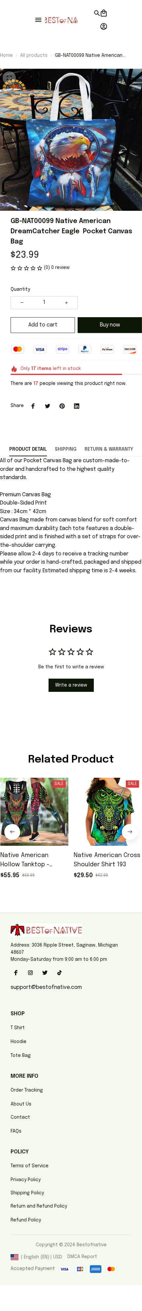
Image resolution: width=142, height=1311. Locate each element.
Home (6, 55)
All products (34, 55)
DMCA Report (82, 1257)
